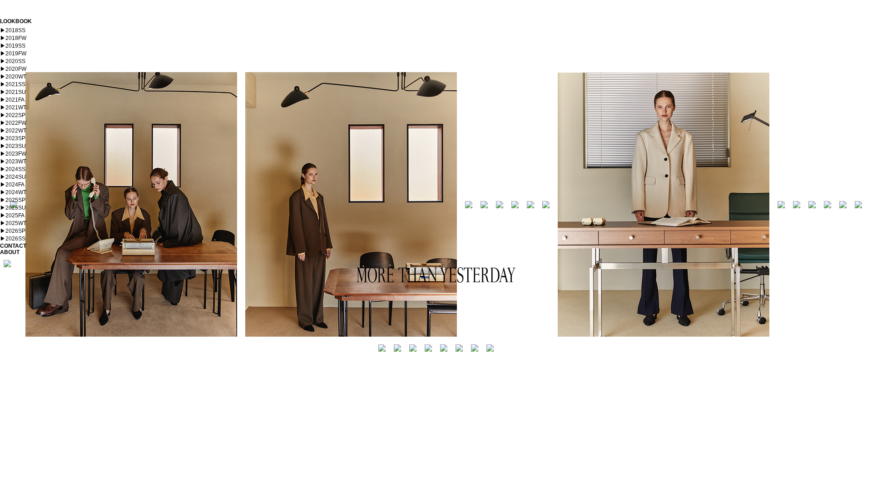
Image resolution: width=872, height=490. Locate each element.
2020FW (13, 69)
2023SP (12, 138)
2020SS (12, 61)
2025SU (13, 208)
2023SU (13, 146)
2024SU (13, 177)
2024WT (13, 192)
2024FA (12, 184)
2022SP (12, 115)
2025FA (12, 215)
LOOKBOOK (16, 21)
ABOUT (10, 252)
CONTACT (13, 246)
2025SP (12, 200)
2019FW (13, 53)
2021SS (12, 84)
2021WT (13, 107)
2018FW (13, 38)
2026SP (12, 231)
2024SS (12, 169)
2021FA (12, 100)
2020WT (13, 77)
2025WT (13, 223)
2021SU (13, 92)
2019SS (12, 46)
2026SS (12, 238)
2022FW (13, 123)
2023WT (13, 161)
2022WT (13, 130)
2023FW (13, 154)
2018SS (12, 30)
